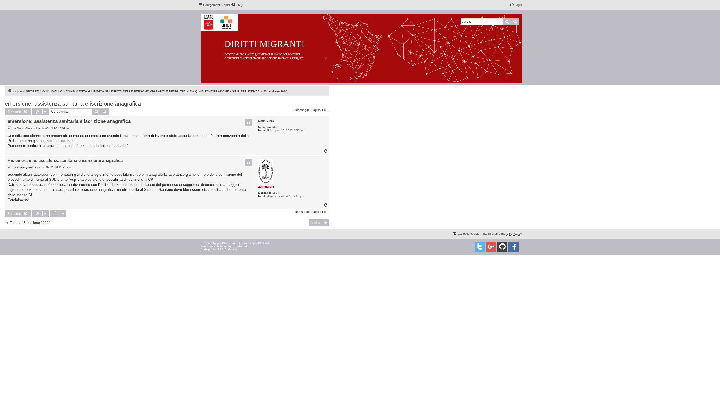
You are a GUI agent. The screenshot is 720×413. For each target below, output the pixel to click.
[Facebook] (513, 247)
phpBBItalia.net (237, 246)
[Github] (502, 247)
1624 (275, 192)
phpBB (221, 243)
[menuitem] (236, 5)
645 (274, 126)
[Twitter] (480, 247)
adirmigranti (266, 186)
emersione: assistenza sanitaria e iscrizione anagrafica (73, 104)
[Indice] (366, 47)
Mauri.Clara (266, 120)
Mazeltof (233, 249)
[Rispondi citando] (248, 122)
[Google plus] (491, 247)
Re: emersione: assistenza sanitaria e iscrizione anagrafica (65, 160)
